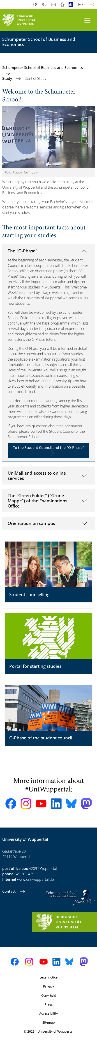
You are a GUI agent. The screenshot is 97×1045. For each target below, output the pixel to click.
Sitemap (48, 1022)
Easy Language (72, 4)
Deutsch (81, 4)
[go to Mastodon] (86, 803)
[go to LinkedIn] (56, 803)
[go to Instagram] (26, 803)
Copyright (48, 995)
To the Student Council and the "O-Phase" (48, 447)
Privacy (48, 986)
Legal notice (48, 977)
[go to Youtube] (41, 803)
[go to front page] (24, 20)
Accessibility (48, 1013)
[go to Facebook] (10, 803)
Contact (9, 891)
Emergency (63, 4)
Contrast (36, 4)
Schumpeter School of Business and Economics (42, 67)
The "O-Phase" (22, 251)
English (92, 4)
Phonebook (45, 4)
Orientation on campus (31, 523)
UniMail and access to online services (37, 475)
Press (48, 1004)
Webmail (54, 4)
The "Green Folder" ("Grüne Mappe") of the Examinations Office (37, 501)
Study (7, 78)
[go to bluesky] (71, 803)
